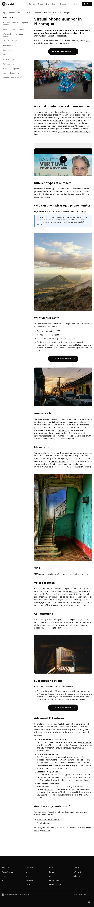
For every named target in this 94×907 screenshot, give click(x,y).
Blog (53, 4)
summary (49, 789)
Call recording (8, 64)
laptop (79, 120)
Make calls (7, 50)
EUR (85, 894)
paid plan (62, 345)
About (28, 872)
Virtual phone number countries (28, 13)
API (3, 880)
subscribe (67, 691)
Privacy (52, 872)
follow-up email (79, 774)
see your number (58, 461)
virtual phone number (45, 112)
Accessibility (54, 880)
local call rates (65, 467)
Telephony (11, 13)
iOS (67, 120)
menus (79, 594)
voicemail (55, 597)
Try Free (87, 4)
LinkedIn (76, 876)
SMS (5, 55)
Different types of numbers (13, 29)
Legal (51, 876)
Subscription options (11, 68)
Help (47, 4)
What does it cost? (10, 41)
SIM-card (63, 117)
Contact (28, 884)
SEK (90, 894)
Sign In (76, 4)
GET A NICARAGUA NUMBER (63, 51)
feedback (47, 762)
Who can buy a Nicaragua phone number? (15, 35)
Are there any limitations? (13, 78)
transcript (49, 748)
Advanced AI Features (11, 73)
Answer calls (8, 45)
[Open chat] (89, 902)
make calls (45, 453)
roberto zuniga (48, 827)
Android (58, 120)
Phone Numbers (8, 872)
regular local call (61, 433)
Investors (29, 880)
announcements (41, 597)
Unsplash (46, 830)
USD (80, 894)
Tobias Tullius (62, 827)
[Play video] (63, 159)
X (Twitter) (77, 872)
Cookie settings (55, 884)
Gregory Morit (75, 827)
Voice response (9, 59)
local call (71, 338)
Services (32, 4)
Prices (40, 4)
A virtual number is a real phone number (15, 23)
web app (52, 455)
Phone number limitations (48, 819)
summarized (86, 742)
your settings (63, 430)
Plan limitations (43, 823)
